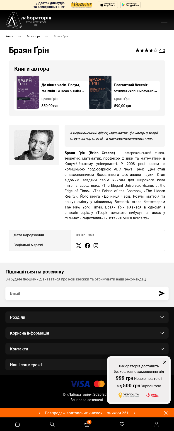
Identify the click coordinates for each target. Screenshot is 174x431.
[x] (78, 245)
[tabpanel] (50, 93)
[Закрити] (165, 362)
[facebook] (87, 245)
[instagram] (96, 245)
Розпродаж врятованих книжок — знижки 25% (87, 413)
